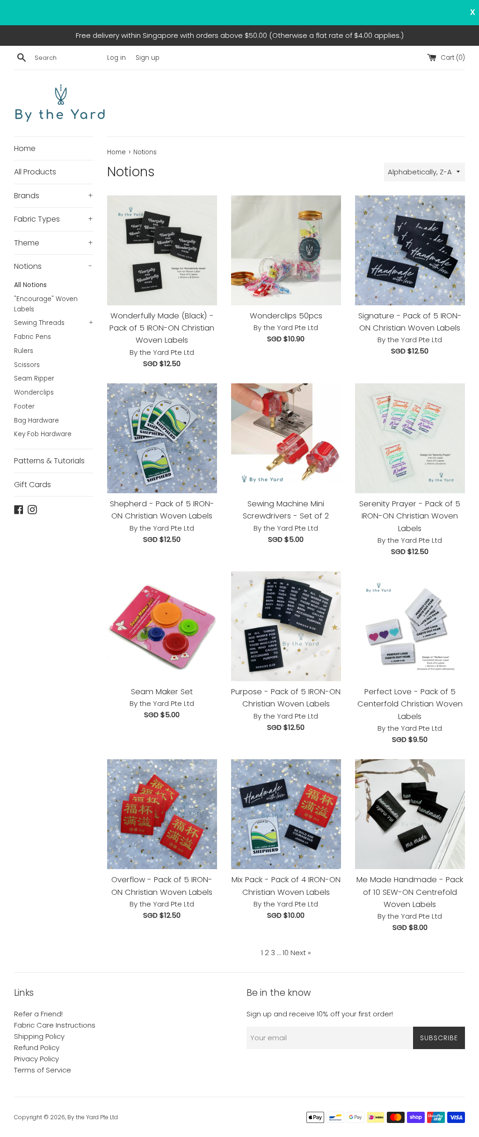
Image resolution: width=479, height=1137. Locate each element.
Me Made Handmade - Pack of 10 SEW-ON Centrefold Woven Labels (409, 892)
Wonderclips (34, 392)
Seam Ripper (34, 378)
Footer (24, 406)
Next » (300, 952)
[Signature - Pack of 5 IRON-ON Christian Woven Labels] (410, 250)
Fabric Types (53, 219)
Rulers (23, 350)
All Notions (30, 285)
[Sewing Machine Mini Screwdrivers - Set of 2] (286, 438)
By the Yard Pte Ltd (92, 1117)
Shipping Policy (39, 1036)
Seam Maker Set (162, 691)
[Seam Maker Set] (162, 626)
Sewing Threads (53, 322)
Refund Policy (36, 1047)
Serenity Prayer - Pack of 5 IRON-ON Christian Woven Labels (409, 516)
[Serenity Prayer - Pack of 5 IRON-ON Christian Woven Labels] (410, 438)
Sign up (148, 57)
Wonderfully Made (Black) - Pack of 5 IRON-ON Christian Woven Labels (161, 328)
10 (286, 952)
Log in (116, 57)
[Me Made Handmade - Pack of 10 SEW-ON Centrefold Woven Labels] (410, 814)
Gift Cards (32, 484)
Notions (53, 266)
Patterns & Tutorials (49, 460)
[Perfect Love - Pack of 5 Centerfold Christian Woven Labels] (410, 626)
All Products (35, 171)
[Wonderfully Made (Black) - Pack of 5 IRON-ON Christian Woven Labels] (162, 250)
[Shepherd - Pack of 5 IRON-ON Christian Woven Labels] (162, 438)
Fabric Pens (32, 336)
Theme (53, 242)
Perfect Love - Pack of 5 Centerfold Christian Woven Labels (410, 704)
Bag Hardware (36, 420)
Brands (53, 195)
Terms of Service (42, 1070)
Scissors (27, 364)
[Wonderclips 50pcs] (286, 250)
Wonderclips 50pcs (286, 315)
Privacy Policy (36, 1059)
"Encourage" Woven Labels (46, 304)
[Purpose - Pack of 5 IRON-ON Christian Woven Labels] (286, 626)
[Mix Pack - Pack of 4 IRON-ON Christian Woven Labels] (286, 814)
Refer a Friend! (38, 1014)
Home (25, 148)
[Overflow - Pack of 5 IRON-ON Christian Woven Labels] (162, 814)
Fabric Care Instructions (54, 1025)
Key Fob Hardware (43, 434)
